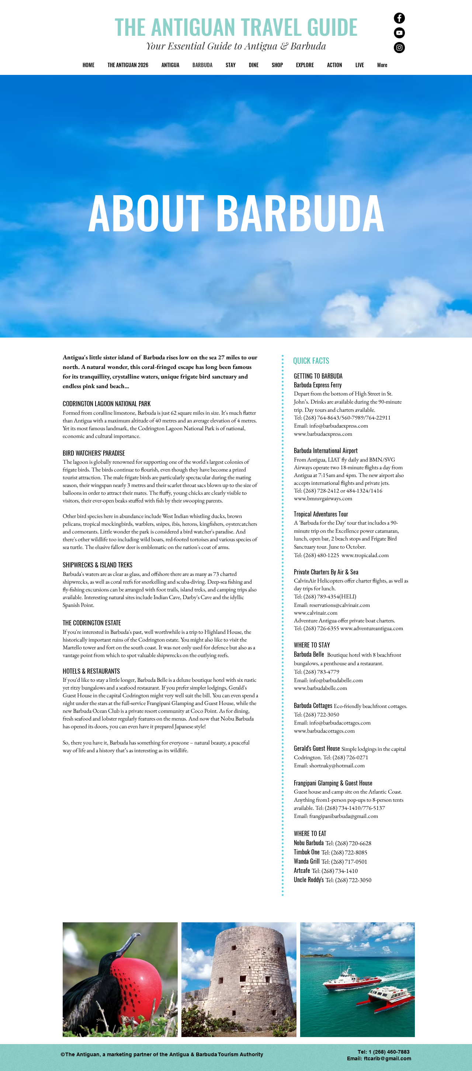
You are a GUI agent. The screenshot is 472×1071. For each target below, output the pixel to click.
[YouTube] (399, 32)
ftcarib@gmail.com (387, 1058)
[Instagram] (399, 47)
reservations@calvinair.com (339, 605)
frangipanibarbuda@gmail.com (343, 816)
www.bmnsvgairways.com (323, 498)
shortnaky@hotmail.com (337, 765)
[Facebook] (399, 18)
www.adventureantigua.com (371, 628)
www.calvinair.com (315, 612)
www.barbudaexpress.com (323, 434)
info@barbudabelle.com (336, 680)
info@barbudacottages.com (340, 722)
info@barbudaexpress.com (338, 425)
